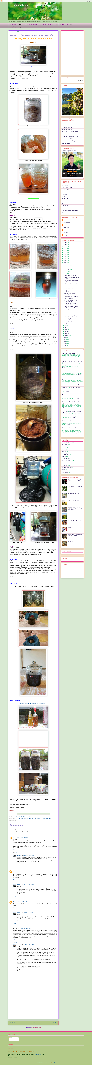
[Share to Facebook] (14, 820)
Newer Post (12, 1022)
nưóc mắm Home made (23, 818)
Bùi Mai (63, 469)
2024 (65, 246)
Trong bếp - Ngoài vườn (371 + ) (69, 127)
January (67, 335)
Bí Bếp (63, 212)
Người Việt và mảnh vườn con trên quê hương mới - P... (71, 307)
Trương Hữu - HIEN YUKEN (68, 187)
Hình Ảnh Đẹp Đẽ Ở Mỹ (73, 493)
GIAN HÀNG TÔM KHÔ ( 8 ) (68, 141)
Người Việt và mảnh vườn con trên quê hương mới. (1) (71, 310)
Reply (14, 833)
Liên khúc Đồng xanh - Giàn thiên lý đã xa (70, 301)
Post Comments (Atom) (36, 1027)
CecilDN (15, 837)
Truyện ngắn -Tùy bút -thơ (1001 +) (70, 136)
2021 (65, 252)
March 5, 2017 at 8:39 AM (29, 912)
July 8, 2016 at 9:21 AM (23, 829)
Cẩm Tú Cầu (65, 201)
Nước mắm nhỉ (32, 818)
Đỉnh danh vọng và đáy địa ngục (71, 314)
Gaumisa (64, 456)
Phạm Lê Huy (65, 192)
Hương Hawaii (65, 472)
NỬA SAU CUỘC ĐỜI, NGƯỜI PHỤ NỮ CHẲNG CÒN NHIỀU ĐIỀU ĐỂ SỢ (75, 508)
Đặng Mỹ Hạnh (65, 463)
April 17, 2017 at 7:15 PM (29, 944)
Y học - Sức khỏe (64, 24)
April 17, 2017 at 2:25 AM (25, 928)
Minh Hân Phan (65, 205)
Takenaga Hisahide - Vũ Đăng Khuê (70, 210)
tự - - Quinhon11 (33, 703)
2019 (65, 256)
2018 (65, 258)
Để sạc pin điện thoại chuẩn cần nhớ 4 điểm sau (71, 284)
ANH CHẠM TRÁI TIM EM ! (70, 275)
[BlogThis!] (11, 820)
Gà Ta (64, 220)
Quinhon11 (15, 816)
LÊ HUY (64, 447)
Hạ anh (63, 207)
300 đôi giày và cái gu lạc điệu (75, 527)
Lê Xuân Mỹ (64, 465)
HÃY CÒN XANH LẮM (69, 298)
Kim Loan (64, 203)
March (66, 331)
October (67, 267)
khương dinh (65, 371)
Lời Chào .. (64, 125)
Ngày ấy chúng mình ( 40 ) (68, 143)
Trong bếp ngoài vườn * (48, 24)
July (66, 273)
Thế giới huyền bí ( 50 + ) (68, 138)
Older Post (54, 1022)
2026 (65, 242)
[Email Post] (29, 816)
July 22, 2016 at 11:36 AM (22, 837)
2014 (65, 339)
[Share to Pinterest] (15, 820)
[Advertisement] (33, 1008)
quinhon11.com (38, 1054)
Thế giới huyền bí (14, 27)
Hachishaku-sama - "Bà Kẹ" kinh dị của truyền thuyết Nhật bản (75, 481)
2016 (65, 262)
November (67, 265)
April (66, 329)
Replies (15, 852)
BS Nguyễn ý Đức (66, 454)
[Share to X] (13, 820)
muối (17, 818)
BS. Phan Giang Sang (67, 467)
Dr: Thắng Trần (65, 198)
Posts (11, 1037)
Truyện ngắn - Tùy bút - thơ (30, 24)
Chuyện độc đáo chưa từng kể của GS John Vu (71, 287)
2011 (65, 345)
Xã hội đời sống (13, 24)
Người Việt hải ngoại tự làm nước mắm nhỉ (70, 319)
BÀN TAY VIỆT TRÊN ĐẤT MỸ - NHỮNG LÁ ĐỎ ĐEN (75, 535)
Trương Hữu (66, 227)
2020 (65, 254)
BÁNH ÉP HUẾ (71, 541)
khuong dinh (66, 235)
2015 (65, 337)
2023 (65, 248)
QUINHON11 (38, 818)
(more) (66, 358)
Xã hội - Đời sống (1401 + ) (68, 134)
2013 (65, 341)
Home (33, 1022)
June (66, 325)
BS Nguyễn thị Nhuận (67, 460)
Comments (12, 1040)
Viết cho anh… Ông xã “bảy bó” (71, 296)
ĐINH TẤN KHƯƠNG (67, 189)
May (66, 327)
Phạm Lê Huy (66, 222)
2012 (65, 343)
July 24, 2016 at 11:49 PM (29, 884)
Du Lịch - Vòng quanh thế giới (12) (70, 131)
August (66, 271)
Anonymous (64, 353)
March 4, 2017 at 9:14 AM (23, 901)
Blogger (53, 1062)
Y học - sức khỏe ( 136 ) (67, 129)
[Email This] (10, 820)
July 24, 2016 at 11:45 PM (29, 855)
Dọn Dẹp (66, 312)
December (67, 264)
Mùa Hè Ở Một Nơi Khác (73, 500)
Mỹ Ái (63, 196)
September (67, 269)
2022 (65, 250)
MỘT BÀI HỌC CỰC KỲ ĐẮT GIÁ (71, 151)
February (67, 333)
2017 (65, 260)
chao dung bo (72, 353)
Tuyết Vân (64, 194)
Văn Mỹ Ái (65, 232)
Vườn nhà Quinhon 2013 (73, 514)
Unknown (15, 871)
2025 (65, 244)
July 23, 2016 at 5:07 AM (23, 871)
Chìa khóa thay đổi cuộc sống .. (71, 316)
